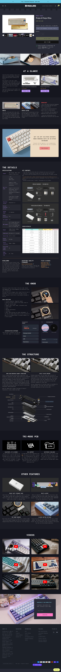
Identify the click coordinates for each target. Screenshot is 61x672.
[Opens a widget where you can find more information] (56, 669)
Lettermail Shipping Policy (43, 634)
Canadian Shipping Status (29, 639)
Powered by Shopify (25, 663)
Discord (26, 635)
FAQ (25, 631)
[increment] (43, 34)
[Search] (5, 5)
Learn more (38, 1)
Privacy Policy (42, 636)
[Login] (55, 5)
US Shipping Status (29, 636)
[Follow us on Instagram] (53, 632)
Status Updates (19, 635)
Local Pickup (28, 633)
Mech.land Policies (43, 631)
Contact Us (18, 636)
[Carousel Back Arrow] (3, 35)
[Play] (16, 546)
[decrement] (37, 34)
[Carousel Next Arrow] (33, 35)
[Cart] (58, 5)
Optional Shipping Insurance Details (43, 640)
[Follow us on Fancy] (57, 632)
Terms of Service (42, 638)
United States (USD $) (47, 5)
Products (18, 633)
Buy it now (47, 42)
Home (17, 631)
